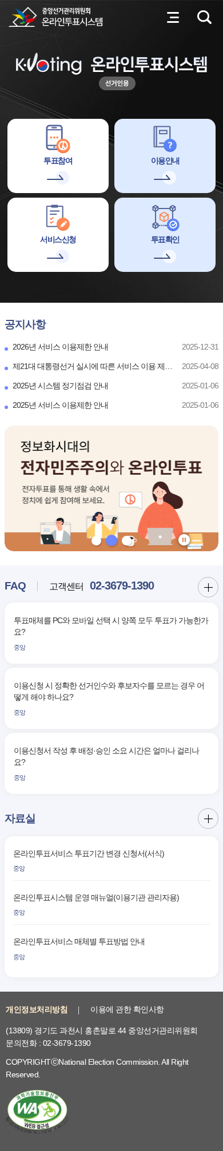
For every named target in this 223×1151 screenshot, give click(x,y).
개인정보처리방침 (36, 1009)
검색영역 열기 (204, 17)
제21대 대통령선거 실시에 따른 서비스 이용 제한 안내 (93, 366)
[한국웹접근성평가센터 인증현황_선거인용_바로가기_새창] (37, 1111)
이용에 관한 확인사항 (127, 1009)
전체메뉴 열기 (172, 17)
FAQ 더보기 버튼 (208, 587)
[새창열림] (111, 488)
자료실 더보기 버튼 (208, 818)
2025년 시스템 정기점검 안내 (60, 385)
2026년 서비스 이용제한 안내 (60, 346)
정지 (184, 540)
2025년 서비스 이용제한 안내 (60, 405)
